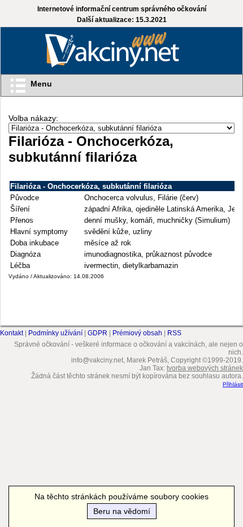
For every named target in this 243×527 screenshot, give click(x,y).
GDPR (97, 333)
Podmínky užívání (55, 333)
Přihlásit (233, 384)
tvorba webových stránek (205, 368)
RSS (174, 333)
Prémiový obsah (137, 333)
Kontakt (11, 333)
